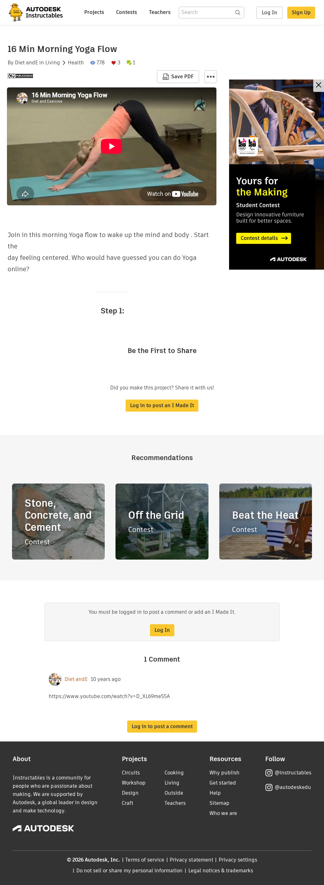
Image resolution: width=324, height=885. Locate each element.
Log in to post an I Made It (162, 405)
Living (52, 63)
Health (76, 63)
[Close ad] (318, 86)
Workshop (134, 782)
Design (130, 793)
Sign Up (301, 12)
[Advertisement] (276, 175)
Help (215, 793)
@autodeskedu (293, 787)
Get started (222, 782)
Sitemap (219, 803)
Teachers (160, 12)
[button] (210, 76)
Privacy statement (191, 859)
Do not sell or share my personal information (129, 870)
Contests (126, 12)
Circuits (131, 772)
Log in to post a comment (162, 726)
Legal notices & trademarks (220, 870)
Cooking (174, 772)
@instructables (293, 772)
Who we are (223, 813)
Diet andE (26, 63)
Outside (174, 793)
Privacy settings (238, 859)
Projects (94, 12)
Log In (269, 12)
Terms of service (144, 859)
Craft (127, 803)
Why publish (224, 772)
